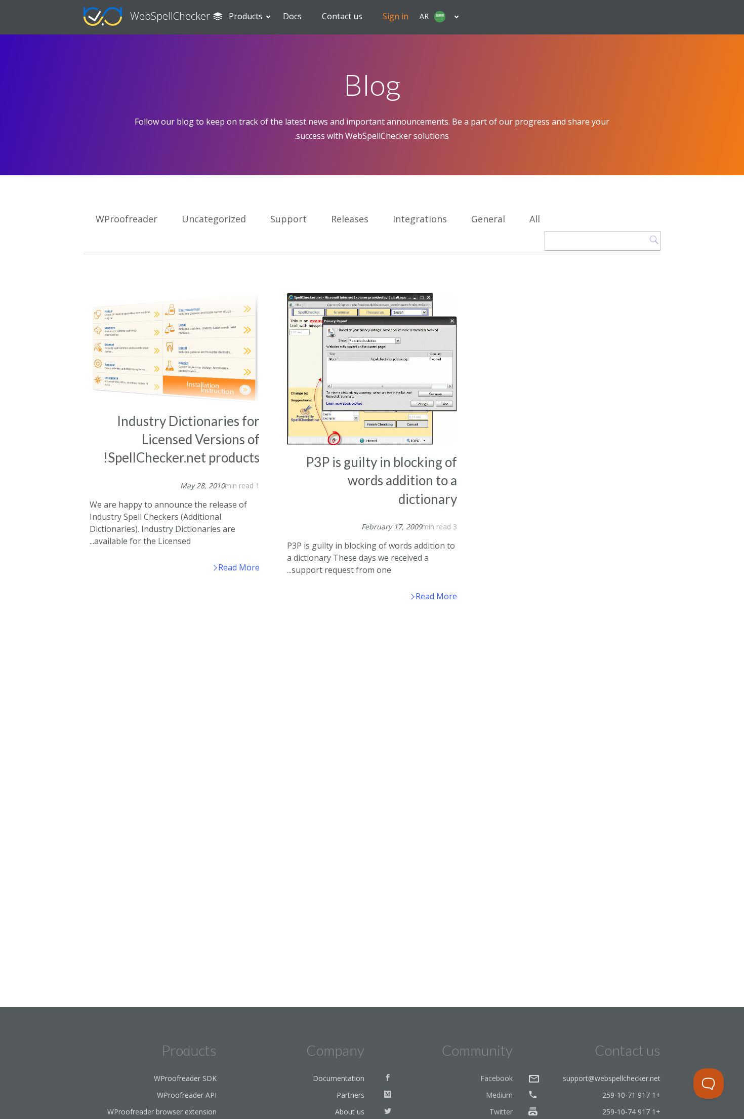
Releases (349, 219)
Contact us (342, 16)
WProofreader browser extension (162, 1111)
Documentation (338, 1078)
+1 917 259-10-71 (631, 1095)
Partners (350, 1095)
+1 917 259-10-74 (631, 1111)
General (488, 219)
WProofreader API (187, 1095)
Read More (238, 567)
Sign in (395, 16)
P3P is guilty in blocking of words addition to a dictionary (381, 480)
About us (349, 1111)
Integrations (420, 219)
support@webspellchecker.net (611, 1078)
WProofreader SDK (185, 1078)
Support (288, 219)
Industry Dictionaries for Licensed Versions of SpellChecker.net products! (181, 439)
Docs (292, 16)
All (534, 219)
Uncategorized (214, 219)
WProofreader (126, 219)
